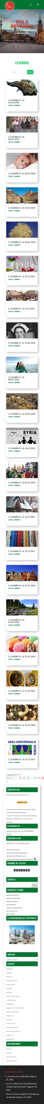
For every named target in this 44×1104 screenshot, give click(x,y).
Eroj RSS (9, 1053)
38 (35, 778)
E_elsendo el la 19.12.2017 (21, 308)
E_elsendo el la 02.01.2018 (22, 725)
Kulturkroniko (11, 1000)
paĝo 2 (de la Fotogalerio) (15, 1008)
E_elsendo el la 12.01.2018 (21, 690)
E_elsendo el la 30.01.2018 (22, 173)
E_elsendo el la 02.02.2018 (16, 621)
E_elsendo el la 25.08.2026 (17, 1076)
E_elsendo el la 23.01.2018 (21, 656)
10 (20, 778)
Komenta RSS (11, 1057)
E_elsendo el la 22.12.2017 (21, 759)
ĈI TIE (29, 831)
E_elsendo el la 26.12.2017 (21, 516)
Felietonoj (9, 1016)
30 (28, 778)
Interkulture (10, 984)
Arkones (9, 977)
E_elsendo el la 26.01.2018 (21, 413)
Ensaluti (9, 1049)
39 (39, 778)
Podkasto (9, 969)
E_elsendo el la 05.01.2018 (22, 482)
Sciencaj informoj (12, 1012)
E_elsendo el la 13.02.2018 (21, 585)
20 (24, 778)
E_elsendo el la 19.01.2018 (21, 207)
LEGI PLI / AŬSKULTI (14, 105)
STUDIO (9, 973)
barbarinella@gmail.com (17, 856)
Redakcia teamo (11, 981)
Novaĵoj (9, 992)
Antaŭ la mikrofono (13, 996)
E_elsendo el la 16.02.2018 (21, 342)
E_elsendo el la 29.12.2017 (21, 276)
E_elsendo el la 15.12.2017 (21, 551)
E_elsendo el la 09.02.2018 (16, 138)
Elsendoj (9, 988)
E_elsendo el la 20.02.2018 (16, 101)
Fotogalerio (10, 1004)
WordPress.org (11, 1061)
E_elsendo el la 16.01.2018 (21, 448)
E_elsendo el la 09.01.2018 (22, 242)
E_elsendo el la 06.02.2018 (16, 378)
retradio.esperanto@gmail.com (17, 853)
